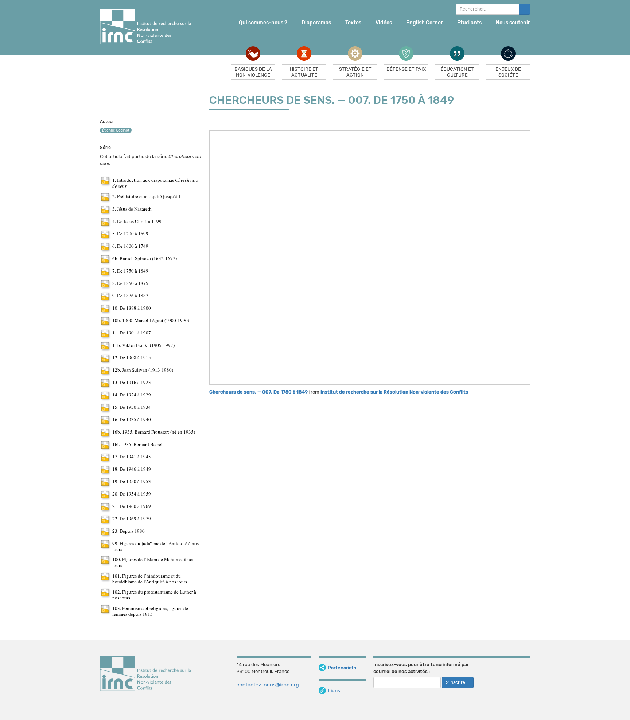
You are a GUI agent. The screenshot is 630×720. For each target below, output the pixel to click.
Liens (334, 690)
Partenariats (342, 667)
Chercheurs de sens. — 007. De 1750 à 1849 (258, 392)
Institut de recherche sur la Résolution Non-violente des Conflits (394, 392)
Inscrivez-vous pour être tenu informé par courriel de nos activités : (421, 668)
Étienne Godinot (115, 130)
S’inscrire (456, 682)
